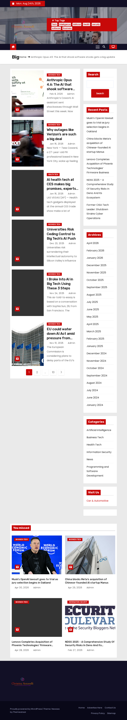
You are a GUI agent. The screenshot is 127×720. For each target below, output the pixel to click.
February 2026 (95, 250)
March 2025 (94, 331)
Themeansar (19, 712)
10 (53, 372)
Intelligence (64, 24)
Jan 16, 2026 (57, 143)
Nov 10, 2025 (57, 343)
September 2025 (97, 287)
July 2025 (92, 302)
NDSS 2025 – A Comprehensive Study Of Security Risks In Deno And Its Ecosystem (100, 188)
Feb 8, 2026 (57, 93)
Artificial (77, 24)
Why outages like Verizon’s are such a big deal (61, 134)
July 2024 (92, 390)
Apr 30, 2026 (22, 587)
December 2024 (97, 353)
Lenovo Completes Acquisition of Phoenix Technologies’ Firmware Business (32, 645)
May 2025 (92, 316)
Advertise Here (94, 707)
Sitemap (111, 713)
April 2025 (93, 324)
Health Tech (53, 174)
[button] (104, 46)
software (56, 28)
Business (67, 28)
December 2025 (96, 265)
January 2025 (95, 346)
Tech (54, 24)
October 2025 (95, 280)
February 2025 (95, 338)
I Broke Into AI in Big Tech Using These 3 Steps (60, 283)
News (90, 459)
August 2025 (94, 294)
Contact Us (110, 707)
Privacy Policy (98, 713)
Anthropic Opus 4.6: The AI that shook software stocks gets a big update (60, 89)
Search (93, 74)
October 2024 (95, 368)
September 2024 (97, 375)
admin (70, 93)
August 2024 (94, 383)
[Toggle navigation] (97, 46)
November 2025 (96, 272)
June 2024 (93, 397)
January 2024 (95, 405)
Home (23, 57)
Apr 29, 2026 (75, 587)
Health (86, 24)
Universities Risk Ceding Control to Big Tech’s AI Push (61, 234)
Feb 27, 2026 (75, 650)
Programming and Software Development (98, 471)
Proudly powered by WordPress (26, 708)
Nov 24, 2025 (57, 293)
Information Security (99, 452)
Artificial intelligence (99, 430)
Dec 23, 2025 (57, 243)
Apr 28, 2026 (22, 650)
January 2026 (95, 258)
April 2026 (93, 243)
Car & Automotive (97, 501)
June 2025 (93, 309)
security (96, 24)
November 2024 (96, 361)
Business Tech (54, 75)
